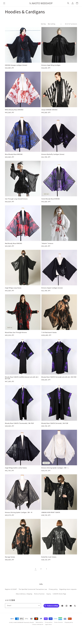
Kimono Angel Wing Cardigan (50, 65)
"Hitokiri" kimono (47, 243)
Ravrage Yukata (10, 557)
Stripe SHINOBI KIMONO (49, 110)
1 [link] (35, 569)
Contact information (37, 624)
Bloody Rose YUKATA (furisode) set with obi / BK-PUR (58, 377)
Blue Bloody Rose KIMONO (14, 154)
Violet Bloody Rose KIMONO (50, 199)
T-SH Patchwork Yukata (49, 332)
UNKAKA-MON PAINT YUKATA (50, 512)
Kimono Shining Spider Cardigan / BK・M (18, 512)
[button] (4, 3)
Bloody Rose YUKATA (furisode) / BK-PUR (54, 423)
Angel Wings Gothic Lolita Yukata (16, 468)
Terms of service (39, 594)
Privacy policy (53, 589)
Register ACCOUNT (11, 589)
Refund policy (39, 622)
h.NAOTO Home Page (59, 594)
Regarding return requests (67, 589)
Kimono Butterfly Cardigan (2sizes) (52, 154)
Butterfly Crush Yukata (48, 557)
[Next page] (46, 569)
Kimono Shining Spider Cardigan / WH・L (54, 468)
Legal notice (48, 624)
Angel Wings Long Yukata (13, 288)
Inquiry (48, 594)
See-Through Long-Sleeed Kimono (16, 199)
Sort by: (43, 24)
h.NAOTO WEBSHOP (18, 622)
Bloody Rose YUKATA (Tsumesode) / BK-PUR (19, 423)
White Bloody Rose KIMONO (14, 110)
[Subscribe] (38, 605)
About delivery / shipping (24, 594)
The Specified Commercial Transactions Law (33, 589)
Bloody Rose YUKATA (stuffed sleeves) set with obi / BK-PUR (22, 378)
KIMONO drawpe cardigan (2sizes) (16, 65)
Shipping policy (69, 622)
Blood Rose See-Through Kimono (16, 332)
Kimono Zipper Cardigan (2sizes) (52, 288)
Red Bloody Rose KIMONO (13, 243)
